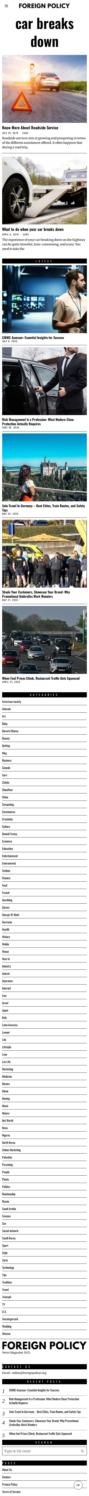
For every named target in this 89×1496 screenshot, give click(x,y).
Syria (5, 1260)
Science (6, 1216)
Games (6, 907)
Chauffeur (7, 789)
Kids (4, 1017)
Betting (6, 745)
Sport (5, 1245)
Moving (6, 1098)
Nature (6, 1113)
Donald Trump (9, 833)
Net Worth (7, 1120)
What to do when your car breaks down (33, 229)
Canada (6, 767)
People (6, 1172)
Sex (4, 1223)
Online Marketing (11, 1150)
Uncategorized (10, 1319)
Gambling (7, 900)
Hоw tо (6, 958)
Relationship (8, 1194)
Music (5, 1105)
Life (4, 1039)
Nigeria (6, 1135)
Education (7, 848)
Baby (4, 723)
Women (6, 1333)
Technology (8, 1267)
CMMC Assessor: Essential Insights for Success (33, 337)
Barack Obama (10, 731)
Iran (4, 995)
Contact (6, 1477)
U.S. (4, 1311)
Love (4, 1054)
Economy (7, 841)
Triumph (6, 1297)
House (5, 951)
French (6, 892)
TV (3, 1304)
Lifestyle (6, 1047)
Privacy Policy (9, 1484)
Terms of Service (11, 1491)
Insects (6, 973)
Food (4, 885)
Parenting (7, 1164)
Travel (5, 1289)
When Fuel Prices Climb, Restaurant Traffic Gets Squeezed (41, 678)
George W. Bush (10, 914)
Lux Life (6, 1061)
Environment (9, 863)
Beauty (6, 738)
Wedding (6, 1326)
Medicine (7, 1076)
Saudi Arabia (9, 1208)
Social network (10, 1230)
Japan (5, 1010)
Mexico (6, 1083)
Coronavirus (8, 811)
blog (4, 753)
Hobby (5, 944)
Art (4, 716)
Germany (7, 922)
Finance (6, 878)
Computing (8, 804)
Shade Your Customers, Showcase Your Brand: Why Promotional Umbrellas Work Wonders (36, 594)
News (5, 1127)
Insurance (7, 980)
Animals (6, 708)
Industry (6, 966)
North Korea (8, 1142)
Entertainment (10, 855)
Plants (5, 1179)
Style (5, 1252)
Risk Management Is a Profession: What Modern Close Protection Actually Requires (38, 421)
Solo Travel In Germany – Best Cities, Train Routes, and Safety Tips (43, 507)
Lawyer (6, 1032)
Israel (5, 1003)
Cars (25, 133)
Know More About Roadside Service (30, 127)
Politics (6, 1186)
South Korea (9, 1238)
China (5, 797)
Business (6, 760)
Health (5, 929)
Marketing (7, 1069)
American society (11, 701)
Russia (5, 1201)
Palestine (7, 1157)
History (6, 936)
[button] (82, 1451)
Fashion (6, 870)
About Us (7, 1469)
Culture (6, 826)
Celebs (5, 782)
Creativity (7, 819)
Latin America (9, 1025)
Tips (4, 1274)
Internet (6, 988)
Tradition (7, 1282)
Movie (5, 1091)
